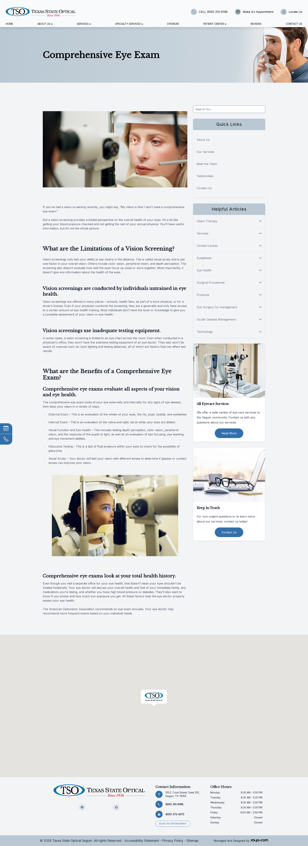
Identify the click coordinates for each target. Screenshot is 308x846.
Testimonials (205, 176)
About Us (203, 139)
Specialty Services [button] (128, 23)
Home (9, 23)
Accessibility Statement (142, 840)
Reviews (256, 23)
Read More (229, 433)
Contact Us (294, 23)
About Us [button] (43, 23)
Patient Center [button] (213, 23)
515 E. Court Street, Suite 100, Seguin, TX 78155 (182, 794)
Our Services (205, 152)
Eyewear (173, 23)
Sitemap (192, 840)
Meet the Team (207, 164)
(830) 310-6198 (174, 804)
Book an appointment (173, 823)
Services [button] (83, 23)
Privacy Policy (172, 840)
